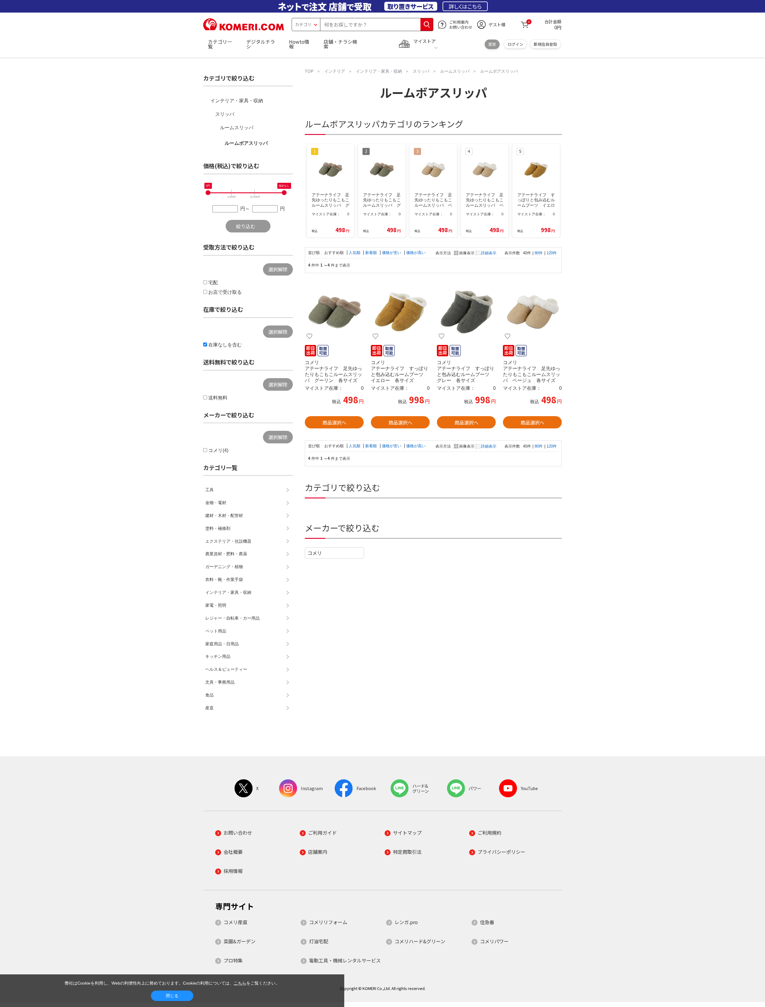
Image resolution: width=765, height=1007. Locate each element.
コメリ (314, 552)
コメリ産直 (235, 922)
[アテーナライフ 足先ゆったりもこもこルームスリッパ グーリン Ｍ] (334, 312)
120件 (552, 253)
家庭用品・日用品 (222, 643)
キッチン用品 (217, 656)
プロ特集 (233, 960)
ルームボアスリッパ (246, 143)
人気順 (355, 252)
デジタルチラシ (260, 44)
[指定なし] (284, 192)
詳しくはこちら (465, 6)
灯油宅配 (318, 941)
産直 (209, 707)
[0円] (208, 192)
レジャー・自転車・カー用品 (232, 618)
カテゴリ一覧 (220, 44)
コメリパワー (494, 941)
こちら (240, 983)
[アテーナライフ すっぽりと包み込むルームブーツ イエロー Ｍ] (400, 312)
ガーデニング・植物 (224, 566)
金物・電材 (215, 502)
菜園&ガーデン (239, 941)
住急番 (487, 922)
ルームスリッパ (236, 127)
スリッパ (224, 114)
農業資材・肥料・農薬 (226, 553)
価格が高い (416, 252)
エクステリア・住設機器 (228, 541)
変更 (492, 44)
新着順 (371, 252)
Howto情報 (299, 44)
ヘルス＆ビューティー (226, 669)
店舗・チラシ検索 (340, 44)
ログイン (515, 44)
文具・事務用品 (220, 682)
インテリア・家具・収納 (236, 100)
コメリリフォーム (328, 922)
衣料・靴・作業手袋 (224, 579)
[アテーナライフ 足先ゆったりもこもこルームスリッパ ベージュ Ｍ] (532, 312)
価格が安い (392, 252)
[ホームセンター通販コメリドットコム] (243, 28)
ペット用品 (215, 631)
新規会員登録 (545, 44)
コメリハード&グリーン (419, 941)
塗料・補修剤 (217, 528)
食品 (209, 695)
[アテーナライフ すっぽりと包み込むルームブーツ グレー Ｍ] (466, 312)
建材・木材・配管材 (224, 515)
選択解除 (277, 269)
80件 (539, 253)
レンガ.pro (406, 922)
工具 (209, 489)
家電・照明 (215, 605)
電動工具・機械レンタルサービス (345, 960)
